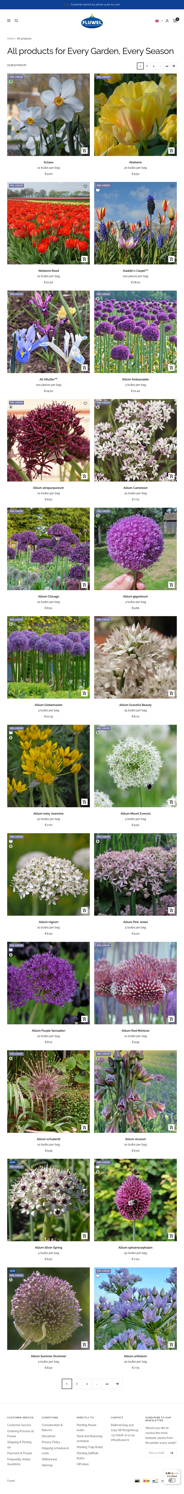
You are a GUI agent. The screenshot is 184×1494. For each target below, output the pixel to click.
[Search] (16, 20)
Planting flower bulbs (86, 1427)
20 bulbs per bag (135, 167)
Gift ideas (83, 1464)
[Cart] (175, 20)
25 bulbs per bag (135, 493)
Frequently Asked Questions (18, 1462)
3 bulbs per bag (135, 384)
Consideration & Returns (52, 1427)
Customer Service (19, 1425)
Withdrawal (49, 1459)
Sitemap (47, 1465)
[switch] (172, 1480)
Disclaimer (49, 1436)
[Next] (173, 66)
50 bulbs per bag (48, 819)
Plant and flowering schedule (89, 1438)
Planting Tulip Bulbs (90, 1447)
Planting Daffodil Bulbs (87, 1456)
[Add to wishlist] (85, 78)
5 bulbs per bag (135, 819)
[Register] (171, 1453)
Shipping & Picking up (19, 1444)
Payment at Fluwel (19, 1453)
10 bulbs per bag (48, 167)
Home (10, 38)
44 (166, 66)
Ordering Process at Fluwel (20, 1433)
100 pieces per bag (135, 276)
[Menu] (178, 1471)
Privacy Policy (51, 1442)
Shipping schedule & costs (55, 1450)
